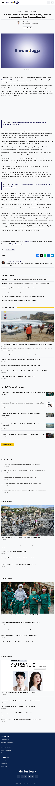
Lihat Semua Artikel (7, 444)
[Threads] (32, 776)
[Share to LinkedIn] (48, 255)
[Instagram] (25, 776)
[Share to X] (41, 255)
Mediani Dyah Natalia (13, 261)
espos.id (3, 760)
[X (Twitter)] (22, 776)
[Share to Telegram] (52, 255)
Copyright (4, 744)
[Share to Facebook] (37, 255)
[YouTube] (29, 776)
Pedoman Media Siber (7, 742)
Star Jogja (4, 766)
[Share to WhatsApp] (45, 255)
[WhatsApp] (36, 776)
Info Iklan (4, 752)
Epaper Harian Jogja (16, 244)
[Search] (48, 2)
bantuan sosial (6, 80)
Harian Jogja (27, 241)
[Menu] (2, 2)
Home (19, 11)
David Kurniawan (25, 21)
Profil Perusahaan (6, 747)
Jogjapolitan (26, 11)
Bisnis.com (4, 763)
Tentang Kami (5, 739)
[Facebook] (18, 776)
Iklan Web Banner (6, 750)
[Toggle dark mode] (52, 2)
